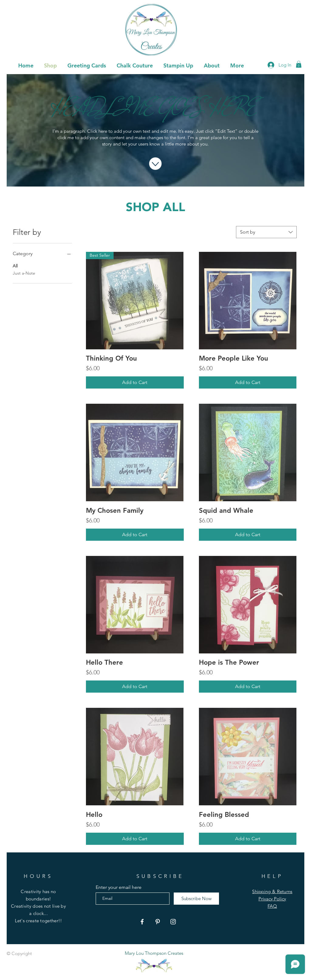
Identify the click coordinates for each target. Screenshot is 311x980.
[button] (86, 65)
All (15, 266)
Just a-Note (24, 273)
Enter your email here (119, 887)
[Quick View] (247, 300)
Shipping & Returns (272, 891)
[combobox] (266, 232)
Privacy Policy (272, 899)
